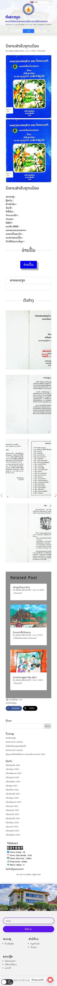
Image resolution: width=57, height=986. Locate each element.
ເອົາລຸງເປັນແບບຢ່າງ (21, 587)
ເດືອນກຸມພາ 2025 (12, 810)
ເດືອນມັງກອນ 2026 (13, 781)
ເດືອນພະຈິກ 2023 (12, 814)
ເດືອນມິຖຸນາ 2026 (12, 769)
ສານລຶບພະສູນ (11, 738)
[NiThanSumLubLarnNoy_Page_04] (28, 498)
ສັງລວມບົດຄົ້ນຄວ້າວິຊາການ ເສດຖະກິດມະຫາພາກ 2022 (25, 754)
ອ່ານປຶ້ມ (29, 264)
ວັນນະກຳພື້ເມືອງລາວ (22, 632)
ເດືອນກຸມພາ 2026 (12, 777)
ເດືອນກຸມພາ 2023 (12, 830)
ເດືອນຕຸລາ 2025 (11, 785)
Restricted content (14, 741)
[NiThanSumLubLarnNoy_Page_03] (28, 433)
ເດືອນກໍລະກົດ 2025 (13, 793)
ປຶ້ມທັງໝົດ (9, 943)
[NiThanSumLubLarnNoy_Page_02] (28, 369)
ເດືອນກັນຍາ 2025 (12, 789)
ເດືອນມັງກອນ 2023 (13, 834)
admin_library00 (16, 50)
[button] (7, 982)
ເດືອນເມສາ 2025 (12, 806)
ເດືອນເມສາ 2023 (12, 826)
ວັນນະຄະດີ (41, 50)
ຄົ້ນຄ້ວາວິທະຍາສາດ (21, 638)
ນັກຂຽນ (33, 947)
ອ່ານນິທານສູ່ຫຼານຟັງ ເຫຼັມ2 (25, 677)
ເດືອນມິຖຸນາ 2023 (12, 822)
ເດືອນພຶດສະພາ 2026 (13, 773)
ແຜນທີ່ (8, 968)
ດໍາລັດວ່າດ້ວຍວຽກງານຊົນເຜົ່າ (16, 746)
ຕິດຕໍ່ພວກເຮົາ (10, 961)
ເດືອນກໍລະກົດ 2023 (13, 818)
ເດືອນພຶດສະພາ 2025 (13, 802)
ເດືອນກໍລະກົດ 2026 (13, 765)
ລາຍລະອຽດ (17, 280)
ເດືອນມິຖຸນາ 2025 (12, 798)
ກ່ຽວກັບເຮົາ (35, 943)
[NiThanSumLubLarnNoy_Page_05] (28, 562)
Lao (36, 2)
